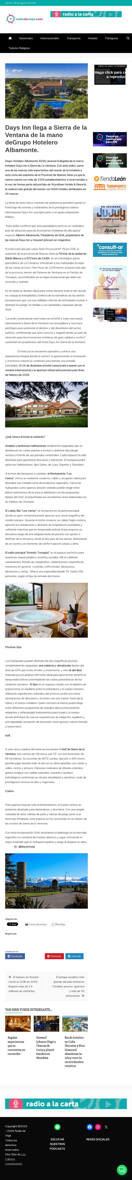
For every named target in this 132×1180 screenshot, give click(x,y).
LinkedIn (75, 956)
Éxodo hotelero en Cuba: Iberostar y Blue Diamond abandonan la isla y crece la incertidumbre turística (75, 1052)
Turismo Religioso (19, 48)
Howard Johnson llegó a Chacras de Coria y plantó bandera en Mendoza (46, 1048)
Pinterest (55, 956)
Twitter (36, 956)
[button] (122, 1170)
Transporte (73, 38)
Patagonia (111, 38)
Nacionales (26, 38)
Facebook (16, 956)
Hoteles (93, 38)
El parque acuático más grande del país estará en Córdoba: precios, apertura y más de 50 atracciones (68, 986)
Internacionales (49, 38)
